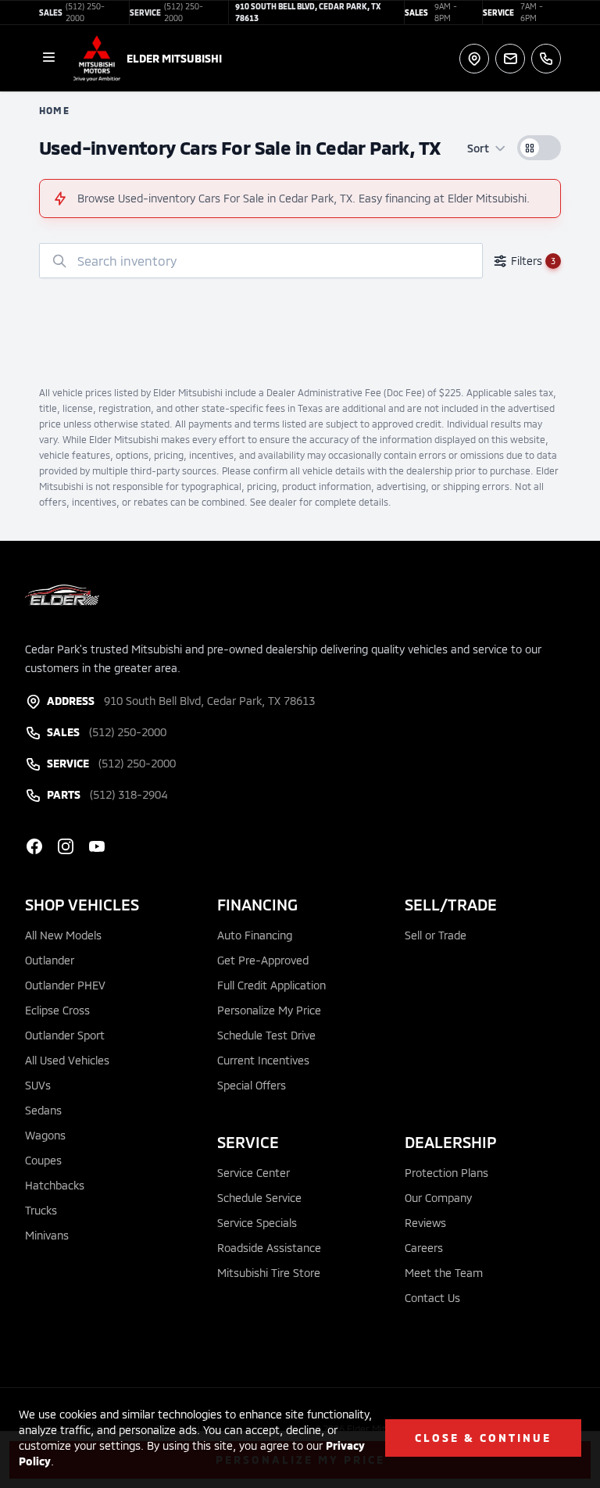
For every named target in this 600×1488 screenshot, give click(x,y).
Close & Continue (483, 1437)
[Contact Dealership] (510, 58)
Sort (478, 148)
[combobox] (261, 260)
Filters (533, 260)
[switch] (539, 147)
